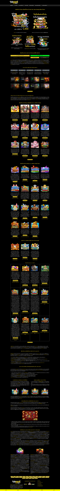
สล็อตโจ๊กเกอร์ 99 (27, 442)
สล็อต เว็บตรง (46, 49)
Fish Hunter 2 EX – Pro (45, 181)
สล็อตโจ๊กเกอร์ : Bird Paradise (15, 314)
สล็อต (13, 467)
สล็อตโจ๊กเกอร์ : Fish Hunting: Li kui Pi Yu (44, 332)
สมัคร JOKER (16, 5)
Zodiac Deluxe (45, 139)
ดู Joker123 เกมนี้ (15, 181)
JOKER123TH (31, 436)
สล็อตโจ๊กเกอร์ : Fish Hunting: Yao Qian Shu (35, 333)
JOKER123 (11, 5)
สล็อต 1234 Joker (22, 363)
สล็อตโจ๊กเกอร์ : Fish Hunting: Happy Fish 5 (45, 303)
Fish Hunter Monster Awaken (15, 237)
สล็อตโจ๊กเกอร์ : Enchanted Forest (44, 284)
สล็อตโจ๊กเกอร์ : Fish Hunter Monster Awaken (25, 334)
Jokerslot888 (17, 438)
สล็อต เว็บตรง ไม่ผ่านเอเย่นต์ (43, 465)
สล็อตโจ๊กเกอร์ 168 (13, 362)
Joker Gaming (45, 354)
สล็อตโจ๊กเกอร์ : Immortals (35, 286)
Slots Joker (42, 348)
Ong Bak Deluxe (15, 138)
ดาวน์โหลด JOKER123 (44, 5)
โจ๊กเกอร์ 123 (47, 431)
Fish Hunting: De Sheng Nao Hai (25, 236)
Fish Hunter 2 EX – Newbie (25, 181)
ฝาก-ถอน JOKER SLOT (21, 5)
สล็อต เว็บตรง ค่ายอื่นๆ (30, 91)
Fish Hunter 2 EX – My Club (15, 198)
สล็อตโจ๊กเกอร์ (28, 48)
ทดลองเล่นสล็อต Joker (37, 5)
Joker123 (12, 346)
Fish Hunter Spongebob (15, 219)
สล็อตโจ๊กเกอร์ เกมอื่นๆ (30, 159)
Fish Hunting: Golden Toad (35, 237)
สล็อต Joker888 (21, 396)
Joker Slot (23, 348)
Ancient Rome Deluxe (25, 121)
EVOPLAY (25, 82)
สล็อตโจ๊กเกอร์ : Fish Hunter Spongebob (15, 339)
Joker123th (22, 62)
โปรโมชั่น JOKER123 (31, 5)
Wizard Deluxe (25, 157)
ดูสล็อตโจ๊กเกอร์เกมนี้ (25, 155)
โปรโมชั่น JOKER (40, 484)
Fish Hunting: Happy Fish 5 (25, 219)
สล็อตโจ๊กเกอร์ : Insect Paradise (34, 314)
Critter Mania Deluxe (25, 139)
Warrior (45, 157)
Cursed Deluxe (45, 121)
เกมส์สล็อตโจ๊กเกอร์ (40, 441)
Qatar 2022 (35, 139)
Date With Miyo (35, 157)
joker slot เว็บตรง (21, 402)
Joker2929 (12, 440)
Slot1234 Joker (35, 438)
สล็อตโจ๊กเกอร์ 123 (42, 362)
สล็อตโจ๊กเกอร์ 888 (46, 440)
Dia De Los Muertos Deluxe (15, 155)
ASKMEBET (45, 82)
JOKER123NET (26, 372)
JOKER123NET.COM (24, 369)
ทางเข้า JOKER (26, 5)
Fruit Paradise (15, 121)
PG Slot (15, 82)
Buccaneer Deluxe (35, 121)
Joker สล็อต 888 (45, 62)
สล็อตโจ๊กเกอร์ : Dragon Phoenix (25, 286)
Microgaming (35, 82)
